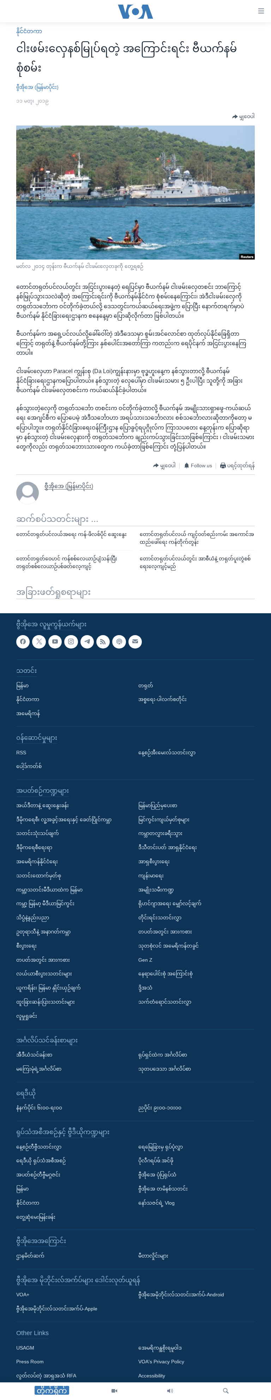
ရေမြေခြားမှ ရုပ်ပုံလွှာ (160, 1146)
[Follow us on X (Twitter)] (39, 641)
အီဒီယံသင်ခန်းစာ (34, 1055)
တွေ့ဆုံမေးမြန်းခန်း (35, 1216)
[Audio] (170, 1391)
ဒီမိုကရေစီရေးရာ (34, 847)
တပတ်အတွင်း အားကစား (43, 959)
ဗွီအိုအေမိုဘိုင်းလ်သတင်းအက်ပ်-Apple (56, 1308)
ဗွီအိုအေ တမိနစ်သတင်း (163, 1189)
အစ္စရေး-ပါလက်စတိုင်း (162, 699)
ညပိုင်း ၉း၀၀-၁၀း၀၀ (159, 1107)
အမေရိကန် (28, 713)
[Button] (243, 117)
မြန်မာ (22, 685)
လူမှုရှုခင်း (26, 1015)
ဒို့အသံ (145, 988)
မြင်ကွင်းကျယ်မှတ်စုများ (163, 819)
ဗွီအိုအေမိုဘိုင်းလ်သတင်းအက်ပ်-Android (181, 1294)
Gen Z (145, 959)
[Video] (114, 1391)
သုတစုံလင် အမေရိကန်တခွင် (168, 945)
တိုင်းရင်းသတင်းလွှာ (159, 917)
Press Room (30, 1361)
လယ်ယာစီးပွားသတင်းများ (44, 973)
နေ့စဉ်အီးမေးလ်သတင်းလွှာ (166, 752)
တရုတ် (145, 685)
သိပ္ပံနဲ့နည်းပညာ (32, 917)
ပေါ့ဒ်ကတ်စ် (29, 766)
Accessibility (151, 1375)
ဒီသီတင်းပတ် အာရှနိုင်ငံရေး (167, 847)
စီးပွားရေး (26, 945)
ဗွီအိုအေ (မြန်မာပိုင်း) (37, 87)
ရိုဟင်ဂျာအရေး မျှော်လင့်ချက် (169, 903)
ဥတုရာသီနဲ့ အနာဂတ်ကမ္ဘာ (43, 932)
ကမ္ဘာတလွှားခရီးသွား (160, 833)
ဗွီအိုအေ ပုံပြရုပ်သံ (157, 1174)
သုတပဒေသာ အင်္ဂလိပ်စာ (164, 1069)
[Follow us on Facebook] (23, 641)
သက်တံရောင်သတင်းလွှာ (164, 1002)
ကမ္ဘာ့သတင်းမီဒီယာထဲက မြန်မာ (49, 889)
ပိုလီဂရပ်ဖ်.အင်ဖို (155, 1160)
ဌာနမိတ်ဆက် (30, 1256)
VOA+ (22, 1294)
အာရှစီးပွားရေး (154, 861)
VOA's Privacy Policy (161, 1361)
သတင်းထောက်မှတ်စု (38, 875)
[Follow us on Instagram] (71, 641)
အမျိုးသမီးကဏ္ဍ (156, 889)
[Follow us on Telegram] (87, 641)
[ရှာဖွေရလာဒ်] (225, 1391)
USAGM (25, 1347)
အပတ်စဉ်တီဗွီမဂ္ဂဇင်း (38, 1174)
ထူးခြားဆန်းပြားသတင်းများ (45, 1002)
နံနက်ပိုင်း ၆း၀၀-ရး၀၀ (39, 1107)
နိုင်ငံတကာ (29, 31)
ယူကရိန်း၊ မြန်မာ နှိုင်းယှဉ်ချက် (48, 988)
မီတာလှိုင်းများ (153, 1256)
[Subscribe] (135, 641)
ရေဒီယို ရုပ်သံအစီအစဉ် (41, 1160)
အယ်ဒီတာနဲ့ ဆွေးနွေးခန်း (42, 805)
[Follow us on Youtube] (55, 641)
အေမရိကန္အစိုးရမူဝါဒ (160, 1347)
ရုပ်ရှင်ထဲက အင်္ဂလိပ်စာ (162, 1055)
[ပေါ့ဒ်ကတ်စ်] (119, 641)
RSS (21, 752)
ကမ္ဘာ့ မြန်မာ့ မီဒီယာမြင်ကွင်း (45, 903)
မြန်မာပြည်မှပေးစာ (157, 805)
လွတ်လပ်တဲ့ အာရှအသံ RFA (46, 1375)
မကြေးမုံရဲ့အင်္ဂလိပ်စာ (38, 1069)
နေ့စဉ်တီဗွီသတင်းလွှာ (38, 1146)
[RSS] (103, 641)
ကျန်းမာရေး (151, 875)
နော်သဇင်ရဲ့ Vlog (156, 1203)
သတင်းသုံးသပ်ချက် (37, 833)
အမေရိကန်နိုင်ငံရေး (37, 861)
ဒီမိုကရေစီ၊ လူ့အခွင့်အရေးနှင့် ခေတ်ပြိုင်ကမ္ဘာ (64, 819)
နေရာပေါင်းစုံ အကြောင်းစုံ (165, 973)
